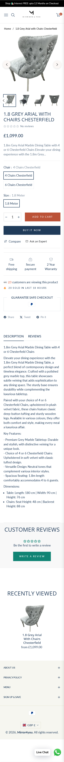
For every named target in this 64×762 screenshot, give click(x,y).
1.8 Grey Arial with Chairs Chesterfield (32, 639)
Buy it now (32, 230)
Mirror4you (25, 732)
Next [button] (57, 64)
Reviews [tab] (34, 336)
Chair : (22, 167)
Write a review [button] (32, 556)
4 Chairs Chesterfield (18, 175)
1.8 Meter (11, 203)
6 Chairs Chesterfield (18, 185)
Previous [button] (7, 64)
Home (7, 28)
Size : (14, 195)
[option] (32, 63)
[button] (12, 126)
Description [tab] (14, 336)
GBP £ (31, 725)
